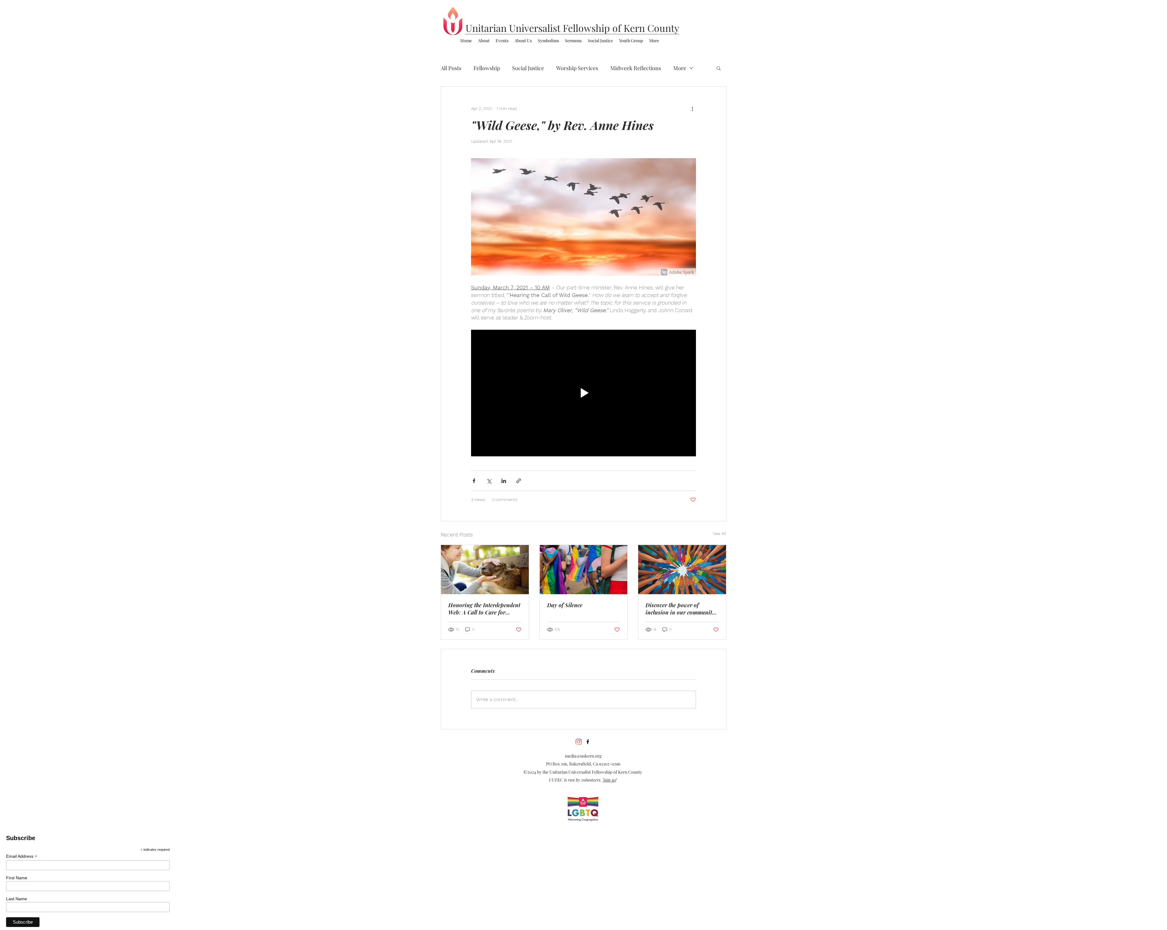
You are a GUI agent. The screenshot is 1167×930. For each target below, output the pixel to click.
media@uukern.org (583, 756)
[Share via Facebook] (474, 481)
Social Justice (528, 68)
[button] (718, 68)
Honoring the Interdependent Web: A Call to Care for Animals (484, 608)
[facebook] (588, 742)
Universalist (536, 27)
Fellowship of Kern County (621, 27)
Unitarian (487, 27)
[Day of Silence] (584, 569)
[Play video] (583, 393)
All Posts (451, 68)
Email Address (21, 856)
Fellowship (486, 68)
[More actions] (692, 108)
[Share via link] (519, 481)
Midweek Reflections (635, 68)
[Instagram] (579, 742)
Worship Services (577, 68)
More (679, 68)
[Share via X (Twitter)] (489, 481)
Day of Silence (564, 605)
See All (719, 533)
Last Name (16, 898)
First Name (16, 877)
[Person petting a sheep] (485, 569)
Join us (609, 780)
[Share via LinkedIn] (504, 481)
